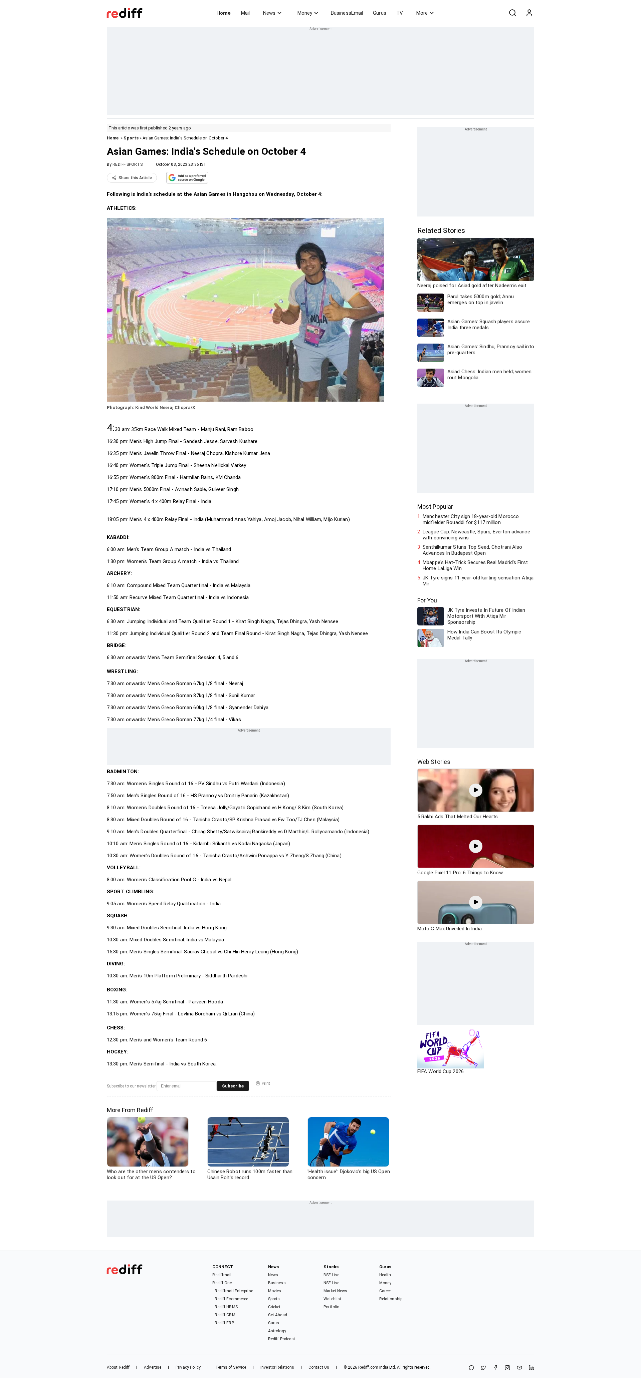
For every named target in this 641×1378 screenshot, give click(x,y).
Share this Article (135, 177)
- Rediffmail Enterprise (232, 1291)
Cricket (274, 1307)
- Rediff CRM (223, 1315)
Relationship (390, 1299)
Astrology (277, 1331)
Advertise (152, 1367)
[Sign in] (529, 13)
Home (223, 13)
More (422, 13)
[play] (475, 790)
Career (385, 1291)
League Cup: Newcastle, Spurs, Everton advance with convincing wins (476, 535)
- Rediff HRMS (224, 1307)
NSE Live (331, 1283)
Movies (274, 1291)
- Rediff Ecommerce (230, 1299)
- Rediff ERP (223, 1323)
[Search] (512, 13)
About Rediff (118, 1367)
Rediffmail (221, 1275)
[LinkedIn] (531, 1368)
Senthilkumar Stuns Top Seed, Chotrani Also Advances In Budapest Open (472, 550)
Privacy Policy (188, 1367)
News (269, 13)
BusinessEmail (347, 13)
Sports (131, 137)
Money (304, 13)
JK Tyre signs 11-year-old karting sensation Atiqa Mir (478, 581)
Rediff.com (368, 1367)
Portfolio (331, 1307)
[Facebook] (495, 1368)
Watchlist (332, 1299)
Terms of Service (230, 1367)
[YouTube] (519, 1368)
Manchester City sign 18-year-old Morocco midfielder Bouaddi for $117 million (471, 519)
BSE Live (331, 1275)
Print (266, 1083)
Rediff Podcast (281, 1339)
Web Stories (433, 761)
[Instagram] (507, 1368)
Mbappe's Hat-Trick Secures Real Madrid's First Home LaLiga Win (475, 565)
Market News (335, 1291)
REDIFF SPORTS (127, 164)
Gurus (379, 13)
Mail (245, 13)
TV (399, 13)
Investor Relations (277, 1367)
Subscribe (233, 1085)
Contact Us (318, 1367)
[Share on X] (483, 1368)
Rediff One (222, 1283)
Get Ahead (277, 1315)
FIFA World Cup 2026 (440, 1071)
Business (277, 1283)
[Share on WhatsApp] (471, 1368)
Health (385, 1275)
